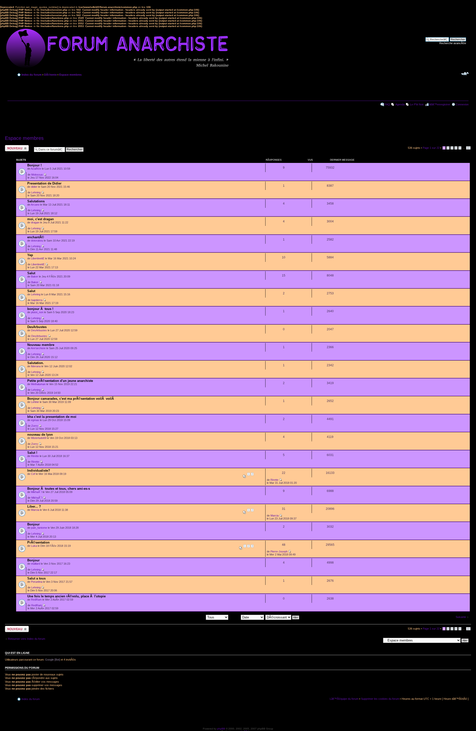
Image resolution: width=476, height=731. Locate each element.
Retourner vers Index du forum (26, 638)
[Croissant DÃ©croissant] (282, 617)
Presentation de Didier (44, 183)
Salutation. (35, 363)
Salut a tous (36, 578)
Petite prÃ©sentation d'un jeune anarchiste (60, 381)
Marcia (35, 509)
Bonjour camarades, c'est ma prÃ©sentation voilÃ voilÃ (71, 398)
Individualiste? (38, 470)
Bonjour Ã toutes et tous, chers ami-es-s (58, 488)
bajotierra (36, 300)
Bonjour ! (34, 165)
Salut (31, 273)
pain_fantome (39, 527)
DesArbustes (37, 327)
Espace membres (70, 74)
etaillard (35, 563)
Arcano (35, 204)
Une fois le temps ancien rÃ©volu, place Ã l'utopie (66, 596)
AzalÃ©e (36, 168)
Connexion (462, 104)
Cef (33, 473)
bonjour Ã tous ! (40, 309)
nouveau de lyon (40, 434)
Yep (30, 255)
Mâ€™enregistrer (439, 104)
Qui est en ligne (17, 652)
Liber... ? (34, 506)
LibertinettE (37, 258)
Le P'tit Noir (417, 104)
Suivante (461, 616)
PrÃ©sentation (38, 542)
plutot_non (37, 312)
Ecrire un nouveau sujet (16, 148)
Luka (34, 545)
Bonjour (33, 524)
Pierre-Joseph (279, 551)
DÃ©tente (50, 74)
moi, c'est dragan (40, 219)
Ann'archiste (38, 348)
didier (34, 186)
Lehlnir (35, 401)
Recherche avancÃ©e (452, 43)
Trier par (235, 617)
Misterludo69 (38, 437)
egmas (35, 420)
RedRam (36, 599)
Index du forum (32, 74)
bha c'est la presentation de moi (51, 417)
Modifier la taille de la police (465, 73)
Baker (34, 276)
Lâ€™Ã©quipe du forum (344, 698)
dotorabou (37, 240)
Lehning (36, 192)
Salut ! (32, 453)
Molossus (37, 174)
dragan (35, 222)
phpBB (221, 728)
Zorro (34, 425)
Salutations (36, 201)
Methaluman (38, 384)
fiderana (36, 366)
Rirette (35, 456)
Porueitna (36, 581)
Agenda (400, 104)
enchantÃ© (35, 237)
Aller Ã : (376, 640)
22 (468, 148)
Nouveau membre (40, 345)
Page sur (431, 147)
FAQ (387, 104)
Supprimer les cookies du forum (380, 698)
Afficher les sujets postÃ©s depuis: (184, 617)
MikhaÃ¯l (36, 491)
